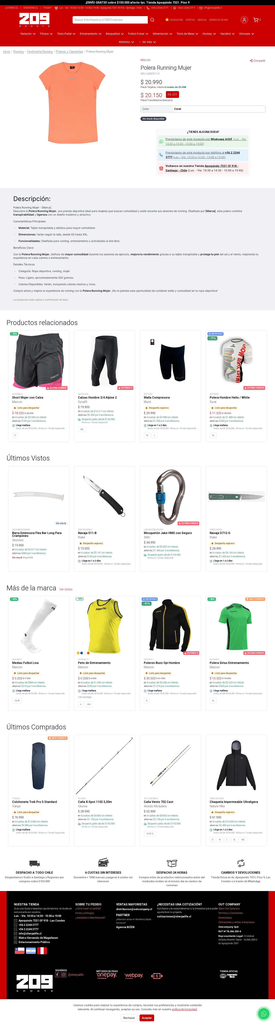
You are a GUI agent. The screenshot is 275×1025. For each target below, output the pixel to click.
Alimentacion (160, 33)
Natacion (26, 33)
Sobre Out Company (229, 908)
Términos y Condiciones (230, 913)
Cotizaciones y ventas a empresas (236, 922)
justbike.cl (11, 7)
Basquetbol (113, 33)
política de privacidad (184, 1009)
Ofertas (190, 20)
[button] (72, 102)
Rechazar (129, 1017)
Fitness (44, 33)
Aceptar (147, 1017)
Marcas (202, 20)
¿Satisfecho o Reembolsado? (90, 917)
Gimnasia (244, 33)
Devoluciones (225, 917)
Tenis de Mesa (185, 33)
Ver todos (65, 589)
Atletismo (124, 41)
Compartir (259, 60)
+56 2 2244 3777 (186, 7)
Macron (145, 60)
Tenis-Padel (64, 33)
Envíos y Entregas (84, 913)
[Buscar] (152, 20)
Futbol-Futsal (136, 33)
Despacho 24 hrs (218, 20)
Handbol (225, 33)
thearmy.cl (50, 7)
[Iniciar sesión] (244, 20)
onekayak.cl (30, 7)
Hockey (207, 33)
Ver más (147, 41)
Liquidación (176, 20)
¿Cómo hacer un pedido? (88, 908)
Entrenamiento (88, 33)
